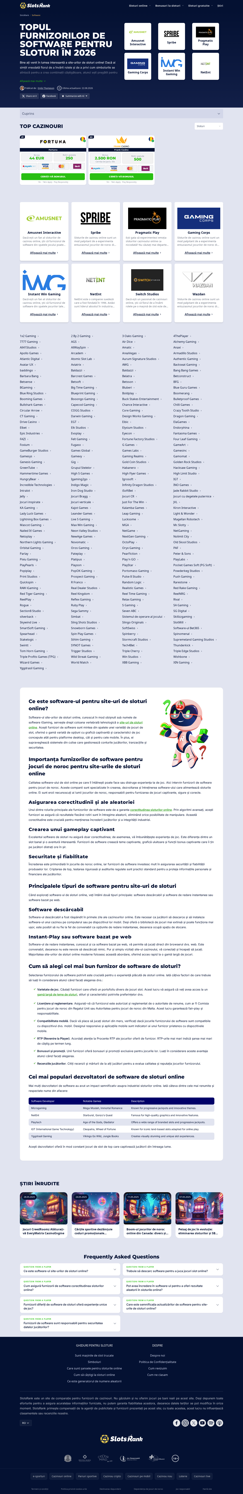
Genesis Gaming (31, 462)
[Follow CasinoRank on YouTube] (202, 1423)
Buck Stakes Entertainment (141, 399)
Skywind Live (29, 622)
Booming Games (31, 399)
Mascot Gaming (31, 525)
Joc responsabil (183, 1489)
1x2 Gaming (28, 336)
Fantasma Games (185, 433)
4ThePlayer (181, 336)
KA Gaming (28, 508)
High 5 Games (81, 473)
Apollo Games (29, 353)
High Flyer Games (134, 473)
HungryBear (28, 479)
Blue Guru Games (185, 387)
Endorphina (181, 428)
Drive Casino (29, 422)
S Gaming (129, 605)
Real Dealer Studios (84, 588)
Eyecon (127, 433)
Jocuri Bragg (79, 496)
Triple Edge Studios (186, 651)
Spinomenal (181, 634)
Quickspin (27, 582)
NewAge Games (82, 536)
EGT (74, 422)
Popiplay (26, 571)
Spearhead (27, 634)
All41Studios (28, 347)
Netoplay (26, 536)
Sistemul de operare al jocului (142, 617)
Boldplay (128, 393)
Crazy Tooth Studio (186, 410)
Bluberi (127, 387)
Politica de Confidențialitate (157, 1362)
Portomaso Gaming (136, 571)
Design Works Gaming (137, 416)
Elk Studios (79, 428)
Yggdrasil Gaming (32, 668)
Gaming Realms (133, 456)
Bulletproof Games (186, 399)
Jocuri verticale (81, 502)
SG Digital (180, 611)
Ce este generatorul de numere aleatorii (94, 1381)
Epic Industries (30, 433)
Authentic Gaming (186, 359)
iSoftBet (128, 491)
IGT (176, 479)
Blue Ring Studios (32, 393)
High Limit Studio (185, 473)
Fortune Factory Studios (138, 439)
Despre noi (157, 1355)
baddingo (27, 370)
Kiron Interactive (185, 508)
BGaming (26, 387)
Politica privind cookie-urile (74, 1489)
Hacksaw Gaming (185, 468)
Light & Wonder (184, 513)
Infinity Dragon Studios (138, 485)
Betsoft (76, 382)
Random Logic (132, 582)
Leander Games (82, 513)
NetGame (129, 531)
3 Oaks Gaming (133, 336)
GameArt (179, 445)
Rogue (24, 605)
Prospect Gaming (83, 576)
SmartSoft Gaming (33, 628)
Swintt (24, 645)
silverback (27, 617)
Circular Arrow (30, 410)
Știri (220, 5)
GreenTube (28, 468)
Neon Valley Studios (85, 531)
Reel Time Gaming (134, 594)
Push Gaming (182, 576)
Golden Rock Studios (187, 462)
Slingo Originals (133, 622)
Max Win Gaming (83, 525)
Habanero (129, 468)
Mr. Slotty (180, 525)
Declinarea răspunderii (110, 1489)
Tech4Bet (128, 645)
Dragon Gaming (184, 416)
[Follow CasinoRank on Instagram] (185, 1423)
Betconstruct (182, 376)
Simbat (76, 617)
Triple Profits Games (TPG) (38, 657)
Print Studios (29, 576)
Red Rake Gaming (185, 588)
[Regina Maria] (85, 1458)
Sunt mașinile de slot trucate (94, 1355)
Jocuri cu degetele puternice (192, 496)
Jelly (23, 496)
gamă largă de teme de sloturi (57, 994)
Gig (73, 462)
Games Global (81, 450)
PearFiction (130, 554)
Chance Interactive (135, 405)
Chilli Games (182, 405)
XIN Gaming (181, 662)
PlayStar (128, 565)
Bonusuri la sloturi (167, 5)
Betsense (26, 382)
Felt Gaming (79, 439)
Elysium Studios (133, 428)
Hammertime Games (34, 473)
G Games (128, 445)
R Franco (77, 582)
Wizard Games (30, 662)
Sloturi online (138, 5)
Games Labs (130, 450)
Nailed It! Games (31, 531)
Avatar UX (27, 365)
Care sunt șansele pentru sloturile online (94, 1368)
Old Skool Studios (185, 542)
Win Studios (130, 657)
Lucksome (129, 519)
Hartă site (207, 1489)
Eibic (125, 422)
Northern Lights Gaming (37, 542)
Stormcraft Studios (135, 639)
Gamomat (180, 456)
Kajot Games (80, 508)
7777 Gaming (29, 342)
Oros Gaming (80, 548)
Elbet (23, 428)
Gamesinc (180, 450)
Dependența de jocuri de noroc (148, 1489)
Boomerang (181, 393)
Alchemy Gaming (185, 342)
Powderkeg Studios (187, 571)
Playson (76, 565)
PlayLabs (179, 559)
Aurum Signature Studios (139, 359)
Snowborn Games (83, 628)
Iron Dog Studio (82, 491)
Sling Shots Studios (84, 622)
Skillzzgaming (183, 617)
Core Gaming (131, 410)
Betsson (128, 382)
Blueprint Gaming (83, 393)
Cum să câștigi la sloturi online (94, 1375)
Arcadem (77, 353)
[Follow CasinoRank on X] (193, 1423)
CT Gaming (27, 416)
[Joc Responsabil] (130, 1458)
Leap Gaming (131, 513)
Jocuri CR (128, 496)
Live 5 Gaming (81, 519)
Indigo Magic (80, 485)
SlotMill (178, 622)
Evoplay (76, 433)
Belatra (127, 376)
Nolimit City (181, 536)
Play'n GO (129, 559)
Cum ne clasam (157, 1375)
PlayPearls (27, 565)
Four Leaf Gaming (185, 439)
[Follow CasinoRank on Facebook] (176, 1423)
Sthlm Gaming (81, 639)
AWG (125, 365)
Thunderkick (182, 645)
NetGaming (181, 531)
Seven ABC (129, 611)
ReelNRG (179, 594)
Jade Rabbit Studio (186, 491)
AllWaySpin (79, 347)
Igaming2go (79, 479)
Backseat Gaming (185, 365)
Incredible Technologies (36, 485)
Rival (176, 599)
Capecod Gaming (83, 405)
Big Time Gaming (83, 387)
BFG (176, 382)
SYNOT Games (81, 645)
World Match (80, 662)
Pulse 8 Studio (132, 576)
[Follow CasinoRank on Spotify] (211, 1423)
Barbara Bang (29, 376)
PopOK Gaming (82, 571)
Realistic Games (133, 588)
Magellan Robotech (186, 519)
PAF (176, 548)
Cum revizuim (157, 1368)
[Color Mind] (105, 1458)
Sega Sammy (80, 611)
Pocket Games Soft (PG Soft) (193, 565)
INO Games (181, 485)
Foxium (25, 445)
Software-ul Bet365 (186, 628)
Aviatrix (76, 365)
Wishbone (180, 657)
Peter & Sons (182, 554)
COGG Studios (81, 410)
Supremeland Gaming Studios (194, 639)
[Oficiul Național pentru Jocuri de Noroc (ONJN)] (68, 1458)
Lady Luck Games (32, 513)
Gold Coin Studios (134, 462)
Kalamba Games (133, 508)
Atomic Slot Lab (82, 359)
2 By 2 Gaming (81, 336)
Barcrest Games (82, 376)
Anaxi (177, 347)
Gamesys (26, 456)
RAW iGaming (29, 588)
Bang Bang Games (186, 370)
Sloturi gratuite (199, 5)
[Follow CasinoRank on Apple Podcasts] (219, 1423)
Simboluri (94, 1362)
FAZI (23, 439)
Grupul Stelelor (81, 468)
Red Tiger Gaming (32, 594)
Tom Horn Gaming (33, 651)
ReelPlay (26, 599)
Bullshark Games (31, 405)
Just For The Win (133, 502)
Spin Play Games (82, 634)
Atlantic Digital (30, 359)
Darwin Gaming (82, 416)
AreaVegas (129, 353)
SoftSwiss (129, 628)
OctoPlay (128, 542)
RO (24, 1423)
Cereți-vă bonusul (53, 176)
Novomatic (78, 542)
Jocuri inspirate (30, 502)
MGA (126, 525)
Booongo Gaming (83, 399)
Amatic (127, 347)
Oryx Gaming (131, 548)
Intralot (25, 491)
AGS (74, 342)
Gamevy (77, 456)
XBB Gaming (131, 662)
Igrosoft (128, 479)
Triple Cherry (131, 651)
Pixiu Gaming (29, 559)
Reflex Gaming (81, 599)
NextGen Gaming (134, 536)
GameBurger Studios (34, 450)
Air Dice (127, 342)
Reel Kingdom (81, 594)
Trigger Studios (82, 651)
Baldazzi (77, 370)
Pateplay (77, 554)
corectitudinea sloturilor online (151, 810)
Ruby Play (78, 605)
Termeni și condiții (39, 1489)
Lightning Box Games (34, 519)
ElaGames (180, 422)
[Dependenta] (156, 1458)
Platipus (77, 559)
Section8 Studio (31, 611)
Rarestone (180, 582)
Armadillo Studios (185, 353)
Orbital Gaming (31, 548)
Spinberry (129, 634)
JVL (175, 502)
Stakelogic (27, 639)
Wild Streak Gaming (85, 657)
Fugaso (76, 445)
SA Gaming (181, 605)
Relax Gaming (132, 599)
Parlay (24, 554)
